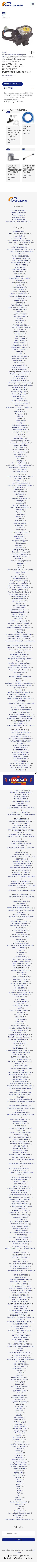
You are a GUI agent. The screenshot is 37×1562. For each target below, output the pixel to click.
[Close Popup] (35, 773)
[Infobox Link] (18, 781)
